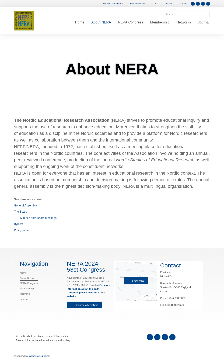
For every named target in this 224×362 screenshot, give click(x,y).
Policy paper (22, 230)
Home (79, 22)
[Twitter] (157, 337)
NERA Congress (130, 22)
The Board (20, 211)
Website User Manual (113, 3)
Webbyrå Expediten (39, 355)
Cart (155, 3)
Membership (159, 22)
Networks (183, 22)
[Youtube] (172, 337)
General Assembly (25, 205)
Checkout (168, 3)
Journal (203, 22)
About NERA (101, 22)
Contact (183, 3)
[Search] (205, 14)
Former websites (138, 3)
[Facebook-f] (193, 4)
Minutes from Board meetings (38, 217)
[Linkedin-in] (165, 337)
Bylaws (18, 224)
